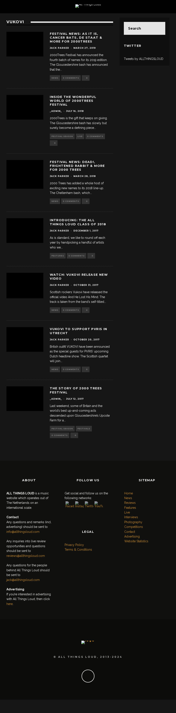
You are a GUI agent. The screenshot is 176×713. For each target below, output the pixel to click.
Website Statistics (136, 541)
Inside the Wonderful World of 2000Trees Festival (73, 101)
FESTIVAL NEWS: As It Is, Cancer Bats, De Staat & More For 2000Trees (76, 37)
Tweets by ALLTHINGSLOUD (143, 59)
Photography (133, 522)
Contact (129, 531)
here (9, 604)
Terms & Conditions (78, 549)
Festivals (83, 429)
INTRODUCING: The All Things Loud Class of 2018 (78, 222)
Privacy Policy (74, 545)
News (55, 78)
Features (58, 256)
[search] (158, 28)
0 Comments (71, 78)
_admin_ (56, 111)
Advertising (132, 536)
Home (128, 493)
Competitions (133, 527)
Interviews (131, 517)
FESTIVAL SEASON (62, 136)
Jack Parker (59, 48)
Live (80, 136)
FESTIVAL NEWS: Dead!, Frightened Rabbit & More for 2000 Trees (77, 166)
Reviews (130, 502)
